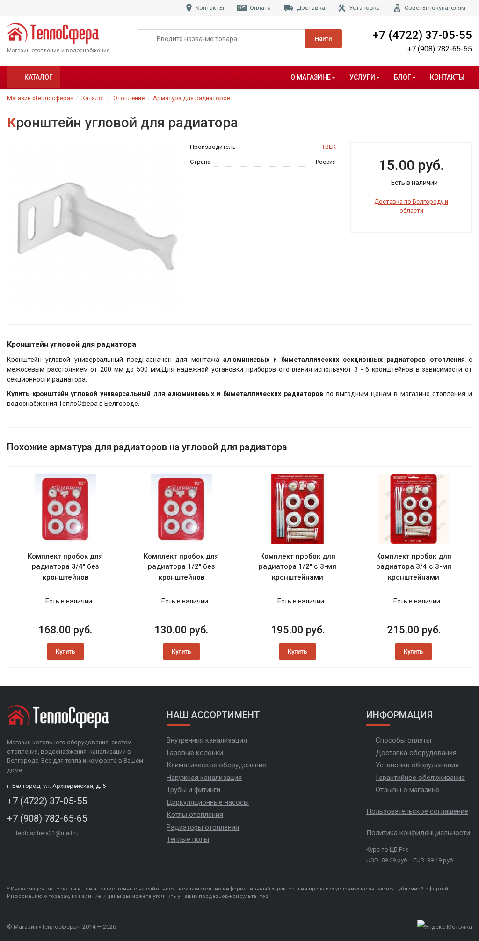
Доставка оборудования (416, 753)
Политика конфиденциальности (418, 833)
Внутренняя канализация (207, 740)
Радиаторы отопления (203, 827)
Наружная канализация (204, 777)
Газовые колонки (195, 753)
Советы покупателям (435, 7)
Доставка (311, 7)
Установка (364, 7)
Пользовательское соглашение (417, 811)
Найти (323, 38)
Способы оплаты (403, 740)
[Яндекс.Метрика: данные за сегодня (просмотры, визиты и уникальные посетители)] (444, 927)
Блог (402, 77)
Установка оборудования (417, 765)
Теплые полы (188, 839)
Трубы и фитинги (193, 790)
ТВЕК (329, 146)
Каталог (38, 77)
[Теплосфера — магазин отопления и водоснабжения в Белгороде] (65, 33)
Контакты (210, 7)
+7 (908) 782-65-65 (439, 48)
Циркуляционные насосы (208, 802)
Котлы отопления (195, 814)
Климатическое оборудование (216, 765)
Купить (65, 651)
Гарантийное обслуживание (420, 777)
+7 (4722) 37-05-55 (422, 35)
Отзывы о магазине (407, 790)
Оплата (260, 7)
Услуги (362, 77)
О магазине (310, 77)
